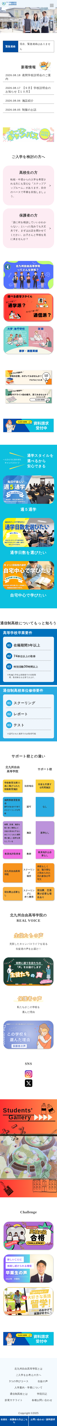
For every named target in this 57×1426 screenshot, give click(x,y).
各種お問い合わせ (42, 1400)
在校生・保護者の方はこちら (14, 1420)
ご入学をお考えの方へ (28, 1375)
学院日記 (42, 1394)
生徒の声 (43, 1381)
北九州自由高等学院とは (28, 1368)
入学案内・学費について (28, 1387)
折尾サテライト (14, 1400)
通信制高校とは (19, 1394)
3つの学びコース (18, 1381)
